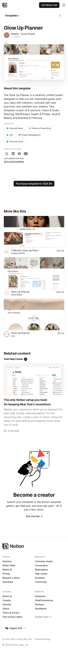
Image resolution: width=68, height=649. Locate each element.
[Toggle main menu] (63, 5)
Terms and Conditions (14, 161)
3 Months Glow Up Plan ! (25, 250)
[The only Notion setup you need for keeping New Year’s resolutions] (34, 379)
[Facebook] (19, 154)
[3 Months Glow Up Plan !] (34, 232)
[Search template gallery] (60, 15)
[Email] (26, 154)
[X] (6, 154)
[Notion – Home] (5, 5)
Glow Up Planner (20, 291)
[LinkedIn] (13, 154)
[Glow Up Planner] (34, 273)
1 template (15, 36)
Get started (34, 516)
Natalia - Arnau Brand (23, 33)
